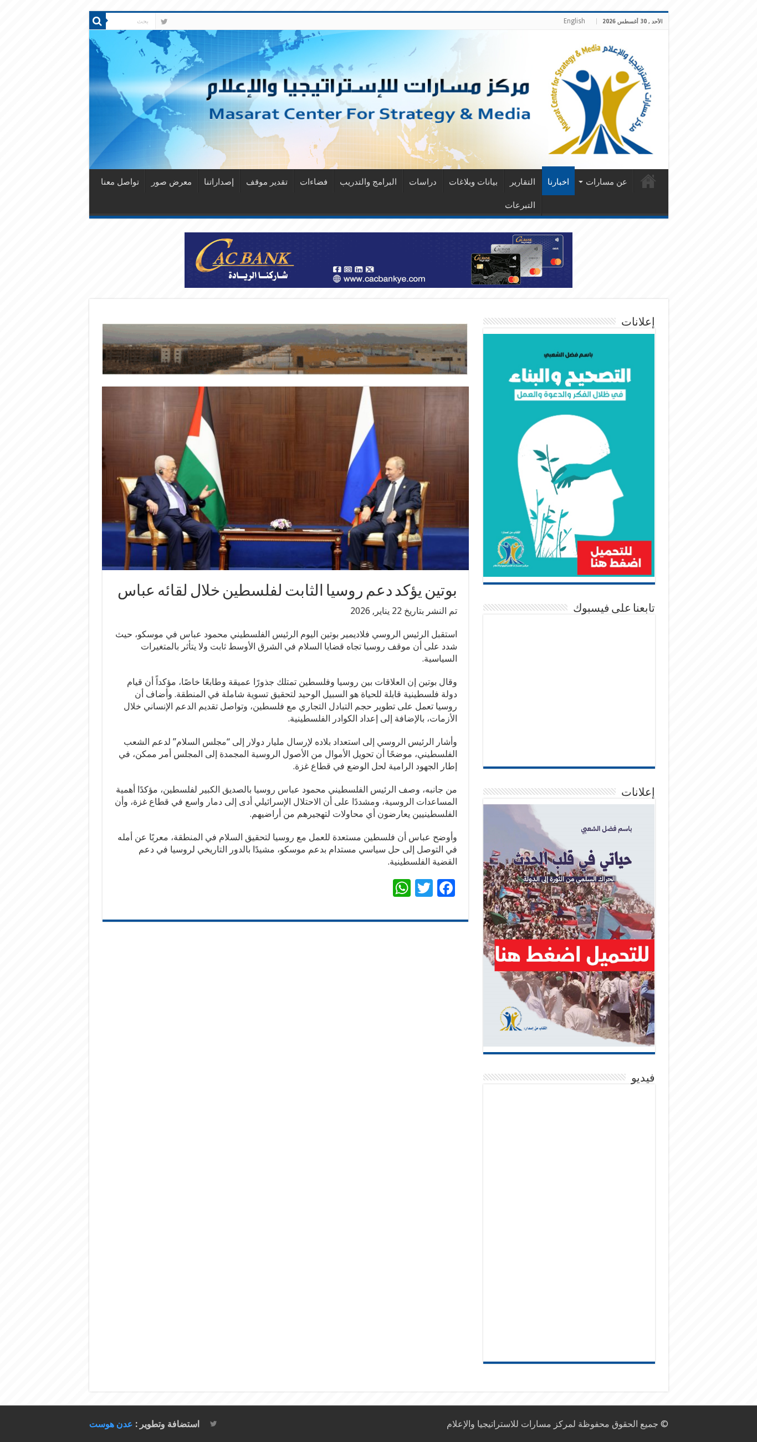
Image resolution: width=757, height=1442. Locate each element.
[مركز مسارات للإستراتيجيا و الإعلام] (378, 99)
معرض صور (171, 182)
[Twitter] (164, 21)
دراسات (423, 182)
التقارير (522, 182)
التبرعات (520, 205)
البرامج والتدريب (368, 182)
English (574, 21)
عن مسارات (606, 182)
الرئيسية (648, 180)
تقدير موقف (267, 182)
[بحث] (97, 21)
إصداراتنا (219, 182)
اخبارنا (558, 182)
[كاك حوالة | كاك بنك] (378, 259)
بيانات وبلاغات (473, 182)
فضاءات (314, 182)
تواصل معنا (120, 182)
